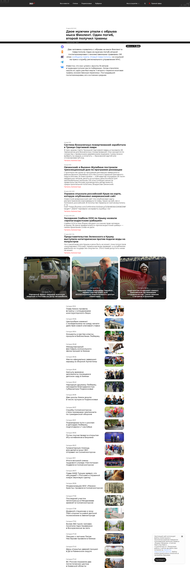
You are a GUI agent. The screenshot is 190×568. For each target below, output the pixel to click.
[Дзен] (133, 46)
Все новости (64, 3)
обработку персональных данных (162, 551)
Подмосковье (86, 3)
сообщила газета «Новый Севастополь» (92, 57)
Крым (77, 42)
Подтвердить (160, 560)
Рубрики (98, 3)
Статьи (75, 3)
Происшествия (71, 42)
